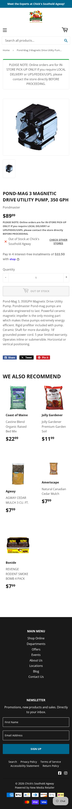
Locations (36, 666)
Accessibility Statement (25, 766)
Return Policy (51, 766)
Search (12, 761)
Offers (36, 649)
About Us (36, 660)
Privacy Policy (28, 761)
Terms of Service (50, 761)
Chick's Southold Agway (39, 783)
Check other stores (58, 241)
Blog (36, 671)
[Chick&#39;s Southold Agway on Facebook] (59, 773)
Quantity (9, 269)
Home (6, 50)
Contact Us (36, 677)
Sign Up (36, 749)
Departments (36, 644)
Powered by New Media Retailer (34, 787)
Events (36, 655)
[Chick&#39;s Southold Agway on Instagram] (65, 773)
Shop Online (36, 638)
